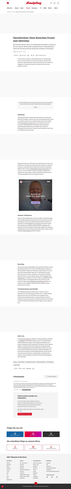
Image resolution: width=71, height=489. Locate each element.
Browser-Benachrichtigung (24, 469)
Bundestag (21, 340)
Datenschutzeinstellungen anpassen (52, 471)
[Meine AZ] (58, 3)
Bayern (17, 8)
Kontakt (34, 471)
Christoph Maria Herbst (36, 168)
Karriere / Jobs (35, 464)
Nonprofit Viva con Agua (34, 223)
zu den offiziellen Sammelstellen (35, 281)
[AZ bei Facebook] (47, 477)
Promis (28, 8)
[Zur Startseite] (34, 4)
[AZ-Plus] (8, 3)
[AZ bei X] (57, 477)
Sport (21, 8)
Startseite (8, 11)
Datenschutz (48, 466)
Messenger (22, 466)
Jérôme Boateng (27, 230)
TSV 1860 (8, 469)
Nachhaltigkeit (9, 479)
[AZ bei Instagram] (52, 477)
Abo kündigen (48, 469)
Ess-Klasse (22, 471)
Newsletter (22, 464)
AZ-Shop (34, 474)
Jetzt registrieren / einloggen (25, 414)
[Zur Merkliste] (54, 3)
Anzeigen (35, 107)
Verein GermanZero (24, 339)
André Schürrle (26, 348)
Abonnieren (35, 466)
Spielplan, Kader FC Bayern (24, 474)
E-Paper (34, 469)
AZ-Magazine (35, 476)
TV (40, 8)
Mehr (55, 8)
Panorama (34, 8)
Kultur (49, 8)
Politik (44, 8)
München (9, 8)
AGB (47, 464)
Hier (18, 409)
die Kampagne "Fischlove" (26, 123)
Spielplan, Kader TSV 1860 (24, 476)
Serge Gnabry (45, 168)
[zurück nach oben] (36, 484)
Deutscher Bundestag (40, 362)
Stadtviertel (9, 464)
